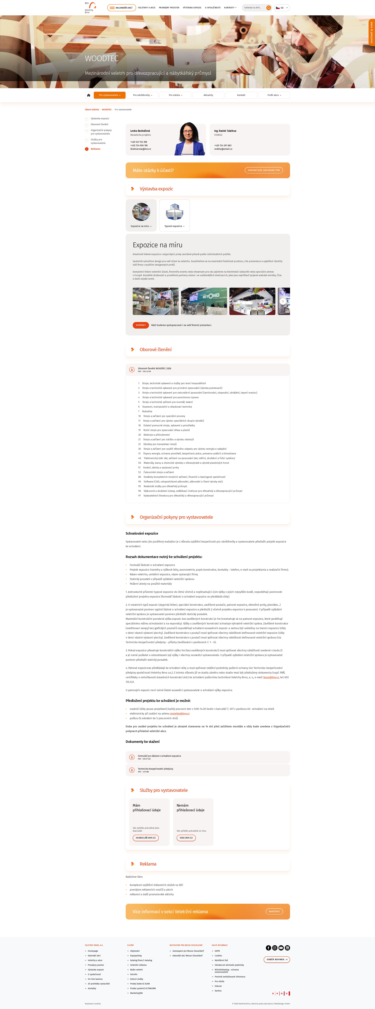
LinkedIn (287, 948)
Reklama (95, 149)
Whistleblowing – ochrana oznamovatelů (227, 971)
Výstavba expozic (192, 7)
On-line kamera (95, 979)
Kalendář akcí (94, 956)
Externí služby (136, 979)
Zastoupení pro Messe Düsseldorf (188, 951)
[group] (141, 215)
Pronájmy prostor (169, 7)
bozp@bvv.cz (271, 677)
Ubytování (135, 951)
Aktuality (208, 95)
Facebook (268, 948)
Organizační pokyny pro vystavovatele (101, 132)
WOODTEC (107, 109)
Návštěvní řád (221, 960)
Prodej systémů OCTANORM (143, 988)
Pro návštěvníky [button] (141, 95)
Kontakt (241, 95)
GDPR (217, 951)
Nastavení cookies (93, 1004)
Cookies (218, 956)
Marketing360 (136, 993)
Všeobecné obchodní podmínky (229, 965)
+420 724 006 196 (139, 145)
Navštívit (274, 911)
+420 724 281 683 (222, 145)
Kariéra (218, 991)
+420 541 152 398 (138, 142)
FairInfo (133, 974)
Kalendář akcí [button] (124, 7)
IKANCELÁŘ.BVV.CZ (146, 838)
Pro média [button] (174, 95)
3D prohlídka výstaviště (99, 984)
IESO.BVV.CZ (186, 838)
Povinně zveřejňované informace (230, 977)
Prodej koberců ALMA (140, 984)
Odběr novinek (275, 959)
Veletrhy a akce (146, 7)
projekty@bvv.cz (180, 713)
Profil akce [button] (273, 95)
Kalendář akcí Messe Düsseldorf (188, 956)
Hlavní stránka (92, 109)
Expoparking (136, 956)
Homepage (93, 951)
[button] (282, 7)
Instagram (274, 948)
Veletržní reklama (138, 965)
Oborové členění (99, 124)
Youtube (281, 948)
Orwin (287, 1004)
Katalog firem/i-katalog (141, 960)
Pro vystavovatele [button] (108, 95)
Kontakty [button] (229, 7)
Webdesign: (279, 1004)
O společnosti (213, 7)
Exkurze (218, 986)
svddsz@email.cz (223, 149)
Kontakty (92, 988)
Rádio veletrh (136, 970)
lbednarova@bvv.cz (140, 149)
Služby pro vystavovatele (98, 141)
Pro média (219, 981)
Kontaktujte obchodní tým (264, 170)
